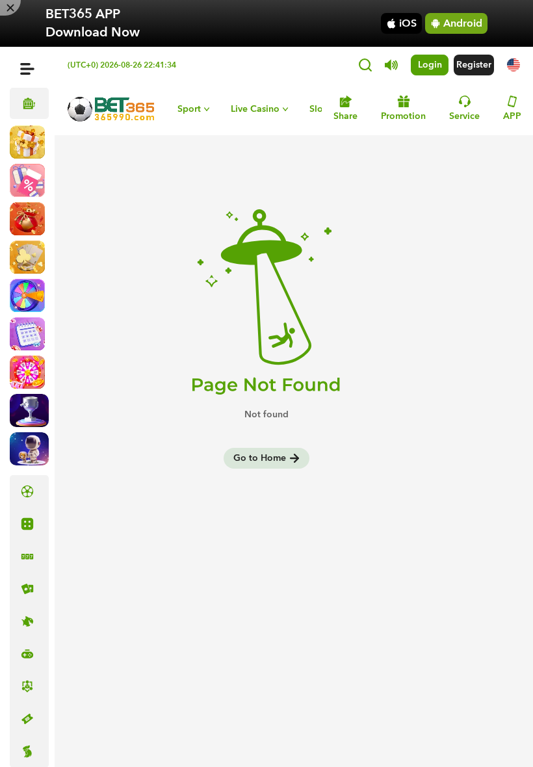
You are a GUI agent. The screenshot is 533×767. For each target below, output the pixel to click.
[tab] (29, 491)
